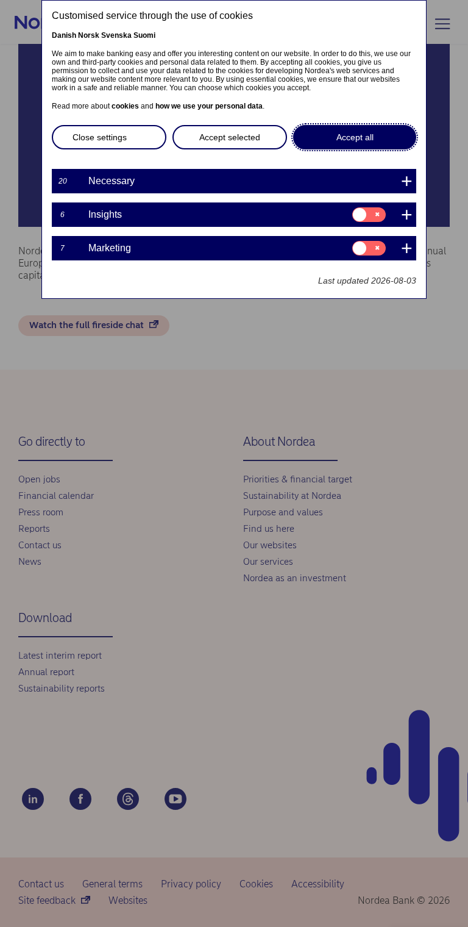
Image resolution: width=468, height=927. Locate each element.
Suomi (144, 35)
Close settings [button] (100, 137)
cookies (125, 106)
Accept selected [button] (229, 137)
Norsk (88, 35)
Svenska (116, 35)
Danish (64, 35)
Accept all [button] (355, 137)
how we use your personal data (209, 106)
